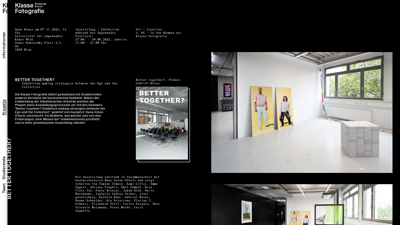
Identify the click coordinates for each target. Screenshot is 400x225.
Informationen (3, 45)
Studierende (3, 167)
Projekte (3, 107)
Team (3, 188)
